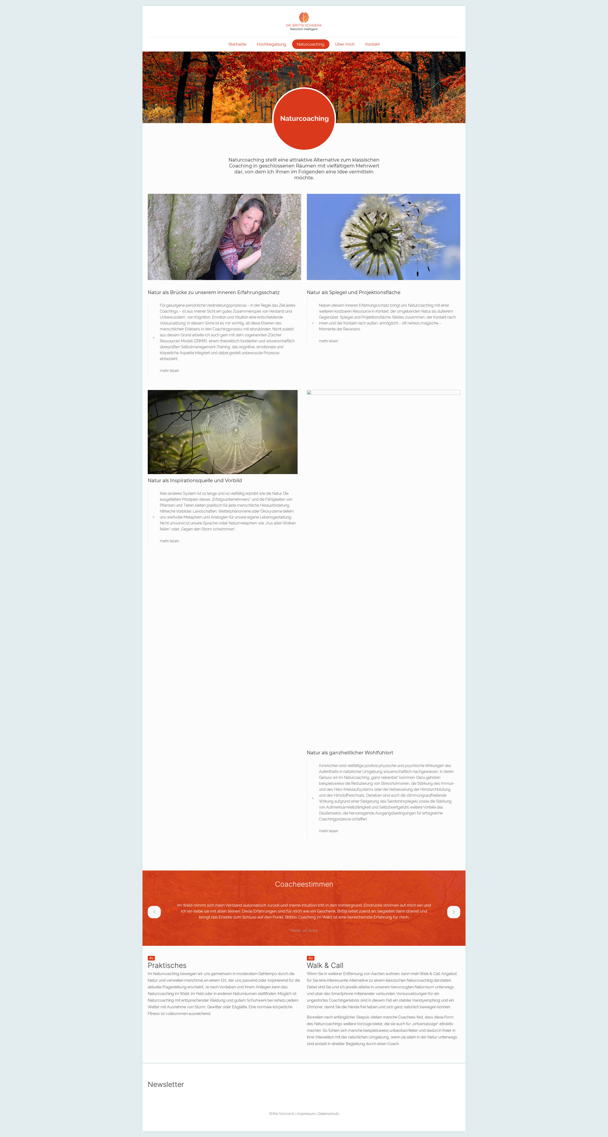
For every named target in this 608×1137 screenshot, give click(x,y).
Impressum (306, 1114)
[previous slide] (154, 912)
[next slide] (453, 912)
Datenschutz (328, 1114)
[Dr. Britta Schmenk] (304, 21)
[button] (224, 338)
